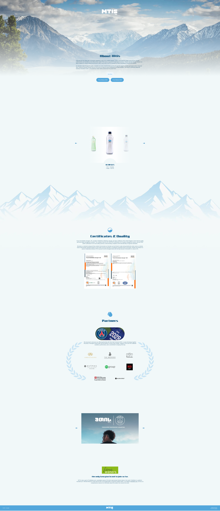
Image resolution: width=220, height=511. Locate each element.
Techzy (216, 508)
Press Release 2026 (102, 79)
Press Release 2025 (117, 79)
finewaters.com (134, 481)
